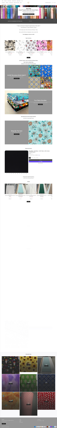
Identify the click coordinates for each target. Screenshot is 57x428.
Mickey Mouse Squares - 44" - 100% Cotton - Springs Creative (10, 52)
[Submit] (54, 21)
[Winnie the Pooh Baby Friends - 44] (20, 45)
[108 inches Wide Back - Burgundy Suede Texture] (42, 236)
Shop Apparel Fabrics (17, 282)
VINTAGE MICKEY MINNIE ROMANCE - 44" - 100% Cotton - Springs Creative (31, 52)
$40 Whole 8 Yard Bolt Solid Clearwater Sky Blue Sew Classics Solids (20, 196)
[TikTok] (43, 420)
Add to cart (10, 198)
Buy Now (28, 261)
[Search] (52, 2)
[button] (5, 47)
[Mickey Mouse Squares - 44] (10, 45)
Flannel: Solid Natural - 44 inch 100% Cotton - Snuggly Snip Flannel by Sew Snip (31, 220)
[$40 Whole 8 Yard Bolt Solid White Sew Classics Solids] (10, 189)
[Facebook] (37, 420)
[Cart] (55, 2)
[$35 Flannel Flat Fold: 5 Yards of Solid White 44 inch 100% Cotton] (31, 189)
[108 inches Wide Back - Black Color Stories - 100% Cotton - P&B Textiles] (20, 236)
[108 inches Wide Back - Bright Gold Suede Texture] (31, 236)
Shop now (11, 383)
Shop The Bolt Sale (16, 78)
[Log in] (53, 2)
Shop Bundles (40, 104)
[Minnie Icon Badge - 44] (42, 45)
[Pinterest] (40, 420)
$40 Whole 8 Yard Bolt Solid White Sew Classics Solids (10, 196)
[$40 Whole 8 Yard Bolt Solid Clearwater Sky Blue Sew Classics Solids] (20, 189)
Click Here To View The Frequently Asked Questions (28, 178)
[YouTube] (42, 420)
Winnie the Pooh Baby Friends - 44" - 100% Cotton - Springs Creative (20, 52)
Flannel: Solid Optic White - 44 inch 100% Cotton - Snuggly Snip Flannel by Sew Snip (20, 220)
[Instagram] (39, 420)
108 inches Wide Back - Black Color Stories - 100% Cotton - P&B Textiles (20, 243)
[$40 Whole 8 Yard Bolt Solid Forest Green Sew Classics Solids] (42, 189)
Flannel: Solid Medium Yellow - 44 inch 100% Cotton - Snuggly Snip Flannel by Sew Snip (41, 220)
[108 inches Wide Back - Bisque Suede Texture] (10, 236)
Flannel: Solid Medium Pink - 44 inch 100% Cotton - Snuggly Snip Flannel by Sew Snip (9, 220)
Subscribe (4, 423)
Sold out (20, 198)
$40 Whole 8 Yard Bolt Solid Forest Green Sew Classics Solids (42, 196)
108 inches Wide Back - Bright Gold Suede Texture (31, 243)
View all (28, 57)
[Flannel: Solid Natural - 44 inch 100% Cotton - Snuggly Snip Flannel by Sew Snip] (31, 213)
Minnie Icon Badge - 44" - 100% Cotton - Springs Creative (42, 52)
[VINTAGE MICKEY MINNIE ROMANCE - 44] (31, 45)
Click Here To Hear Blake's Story (28, 118)
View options (10, 54)
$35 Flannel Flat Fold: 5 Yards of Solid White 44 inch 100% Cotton (31, 196)
